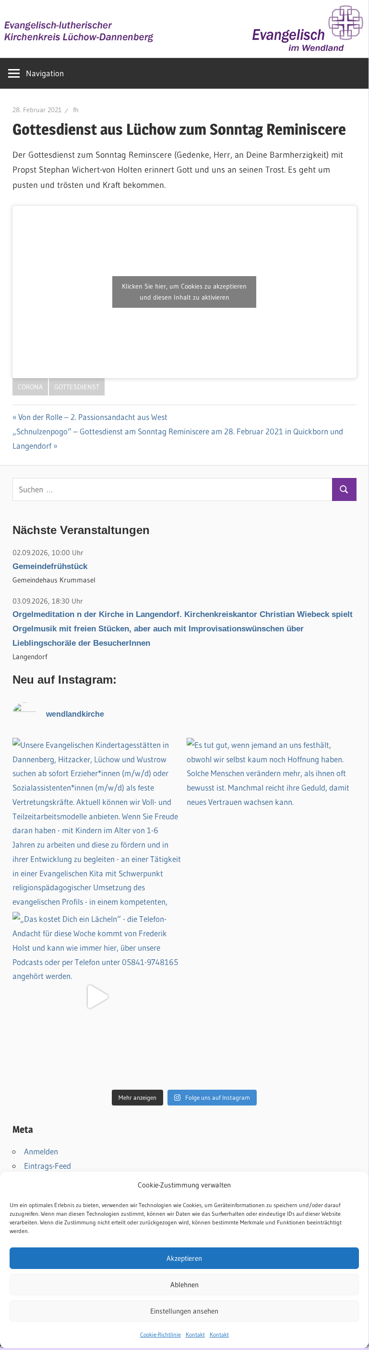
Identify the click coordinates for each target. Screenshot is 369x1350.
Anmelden (41, 1151)
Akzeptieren (184, 1258)
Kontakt (195, 1334)
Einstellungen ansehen (184, 1310)
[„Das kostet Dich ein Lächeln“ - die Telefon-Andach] (97, 997)
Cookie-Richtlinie (160, 1334)
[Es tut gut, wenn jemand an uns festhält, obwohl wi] (272, 823)
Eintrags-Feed (47, 1166)
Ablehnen (184, 1284)
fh (76, 109)
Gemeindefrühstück (49, 566)
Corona (30, 387)
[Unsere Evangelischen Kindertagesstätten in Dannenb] (97, 823)
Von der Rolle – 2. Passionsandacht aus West (92, 417)
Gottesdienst (76, 387)
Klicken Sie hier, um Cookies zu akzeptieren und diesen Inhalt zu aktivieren (184, 292)
